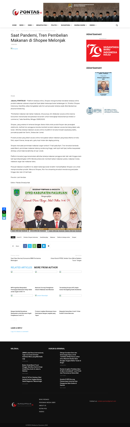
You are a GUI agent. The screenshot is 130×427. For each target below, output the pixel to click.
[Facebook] (25, 246)
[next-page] (15, 319)
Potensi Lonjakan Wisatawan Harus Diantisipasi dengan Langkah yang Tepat (45, 313)
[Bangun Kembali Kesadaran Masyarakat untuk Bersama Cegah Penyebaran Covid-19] (22, 302)
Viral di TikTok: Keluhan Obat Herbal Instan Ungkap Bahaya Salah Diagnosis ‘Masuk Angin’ (32, 379)
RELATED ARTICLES (21, 267)
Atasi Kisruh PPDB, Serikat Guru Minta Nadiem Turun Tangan (66, 259)
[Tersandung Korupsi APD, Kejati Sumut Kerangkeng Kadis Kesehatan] (70, 278)
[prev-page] (12, 319)
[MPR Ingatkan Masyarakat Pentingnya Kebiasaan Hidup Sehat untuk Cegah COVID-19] (22, 278)
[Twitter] (30, 246)
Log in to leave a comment (19, 331)
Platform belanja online (63, 237)
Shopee (74, 237)
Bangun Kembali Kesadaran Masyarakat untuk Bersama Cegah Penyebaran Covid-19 (21, 313)
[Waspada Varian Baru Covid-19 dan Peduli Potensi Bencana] (70, 302)
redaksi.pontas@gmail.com (107, 401)
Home (12, 31)
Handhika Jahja (44, 237)
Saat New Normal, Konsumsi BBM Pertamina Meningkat (26, 259)
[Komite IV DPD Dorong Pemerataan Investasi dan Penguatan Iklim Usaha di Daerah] (53, 381)
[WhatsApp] (34, 246)
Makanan (52, 237)
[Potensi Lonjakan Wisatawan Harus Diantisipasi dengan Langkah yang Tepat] (46, 302)
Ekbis (17, 31)
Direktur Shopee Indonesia (31, 237)
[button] (116, 25)
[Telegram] (44, 246)
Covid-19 (19, 237)
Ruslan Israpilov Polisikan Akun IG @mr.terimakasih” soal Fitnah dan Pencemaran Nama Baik (70, 371)
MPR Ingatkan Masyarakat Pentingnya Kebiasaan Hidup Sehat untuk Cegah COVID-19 (21, 289)
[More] (48, 246)
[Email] (39, 246)
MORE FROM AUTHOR (46, 267)
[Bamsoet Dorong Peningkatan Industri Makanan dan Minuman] (46, 278)
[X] (4, 212)
